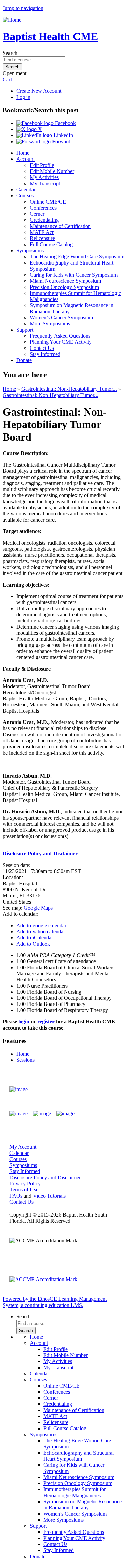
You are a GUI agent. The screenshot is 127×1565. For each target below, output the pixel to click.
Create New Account (38, 91)
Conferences (43, 208)
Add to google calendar (41, 925)
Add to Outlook (33, 944)
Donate (24, 360)
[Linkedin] (65, 1114)
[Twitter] (42, 1114)
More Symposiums (50, 323)
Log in (23, 97)
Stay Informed (45, 354)
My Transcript (45, 183)
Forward (60, 141)
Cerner (37, 214)
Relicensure (42, 238)
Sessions (25, 1060)
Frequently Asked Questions (60, 336)
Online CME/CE (48, 202)
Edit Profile (42, 165)
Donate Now (98, 1089)
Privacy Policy (25, 1183)
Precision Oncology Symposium (64, 287)
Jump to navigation (23, 8)
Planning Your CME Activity (61, 342)
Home (22, 153)
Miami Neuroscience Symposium (65, 281)
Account (25, 159)
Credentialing (44, 220)
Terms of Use (23, 1189)
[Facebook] (18, 1114)
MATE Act (42, 232)
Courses (25, 195)
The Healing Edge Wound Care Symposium (77, 256)
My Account (22, 1147)
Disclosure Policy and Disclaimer (45, 1177)
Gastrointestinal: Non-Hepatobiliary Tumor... (69, 389)
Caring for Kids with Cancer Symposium (74, 275)
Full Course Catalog (51, 244)
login (23, 1021)
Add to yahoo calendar (40, 931)
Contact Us (42, 348)
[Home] (12, 20)
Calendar (26, 189)
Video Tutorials (49, 1196)
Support (24, 330)
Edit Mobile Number (52, 171)
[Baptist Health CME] (18, 1089)
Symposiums (30, 250)
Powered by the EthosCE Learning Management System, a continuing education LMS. (55, 1302)
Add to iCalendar (34, 937)
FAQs (15, 1196)
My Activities (44, 177)
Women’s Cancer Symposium (61, 317)
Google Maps (38, 908)
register (46, 1021)
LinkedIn (62, 135)
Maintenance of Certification (60, 226)
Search (10, 53)
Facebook (65, 123)
